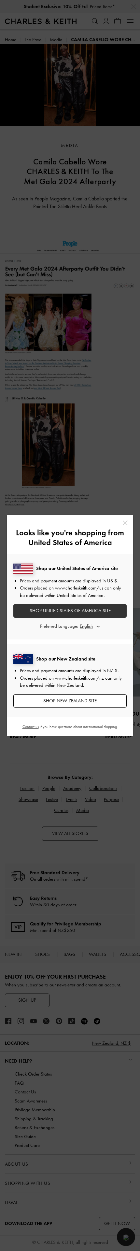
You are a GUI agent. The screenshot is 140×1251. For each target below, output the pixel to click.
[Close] (125, 523)
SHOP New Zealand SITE (70, 701)
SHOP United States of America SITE (70, 611)
